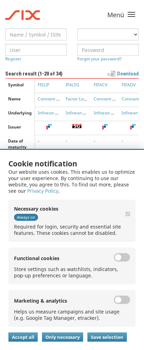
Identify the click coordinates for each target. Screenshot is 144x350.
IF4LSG (72, 85)
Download (128, 74)
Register (13, 59)
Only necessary (62, 337)
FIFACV (100, 85)
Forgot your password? (99, 59)
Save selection (107, 337)
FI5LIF (43, 85)
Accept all (23, 337)
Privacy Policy (42, 190)
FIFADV (129, 85)
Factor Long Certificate (88, 99)
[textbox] (36, 34)
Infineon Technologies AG (91, 113)
